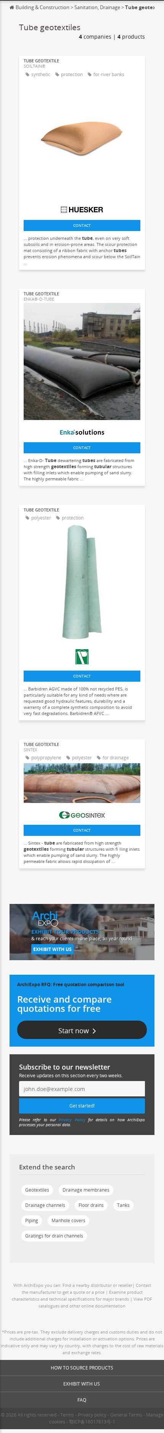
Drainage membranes (86, 1190)
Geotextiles (37, 1190)
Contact (82, 225)
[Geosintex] (82, 813)
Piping (31, 1220)
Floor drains (91, 1205)
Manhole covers (68, 1220)
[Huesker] (82, 208)
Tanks (123, 1205)
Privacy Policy (72, 1119)
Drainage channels (45, 1205)
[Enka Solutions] (82, 430)
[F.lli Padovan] (82, 654)
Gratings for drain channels (54, 1236)
